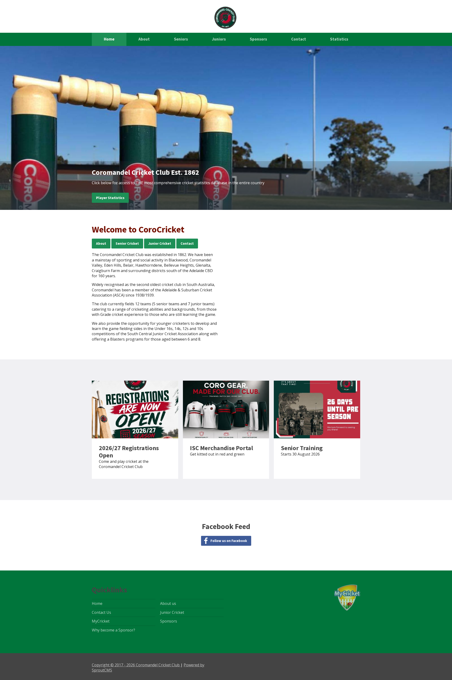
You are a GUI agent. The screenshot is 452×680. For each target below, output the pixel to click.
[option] (226, 128)
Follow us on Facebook (228, 540)
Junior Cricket (159, 243)
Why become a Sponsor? (113, 630)
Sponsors (258, 39)
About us (168, 603)
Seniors (181, 39)
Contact (298, 39)
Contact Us (101, 612)
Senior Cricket (127, 243)
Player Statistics (110, 197)
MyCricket (100, 621)
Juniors (219, 39)
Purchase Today (226, 430)
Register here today (134, 430)
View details (317, 430)
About (144, 39)
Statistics (339, 39)
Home (109, 39)
